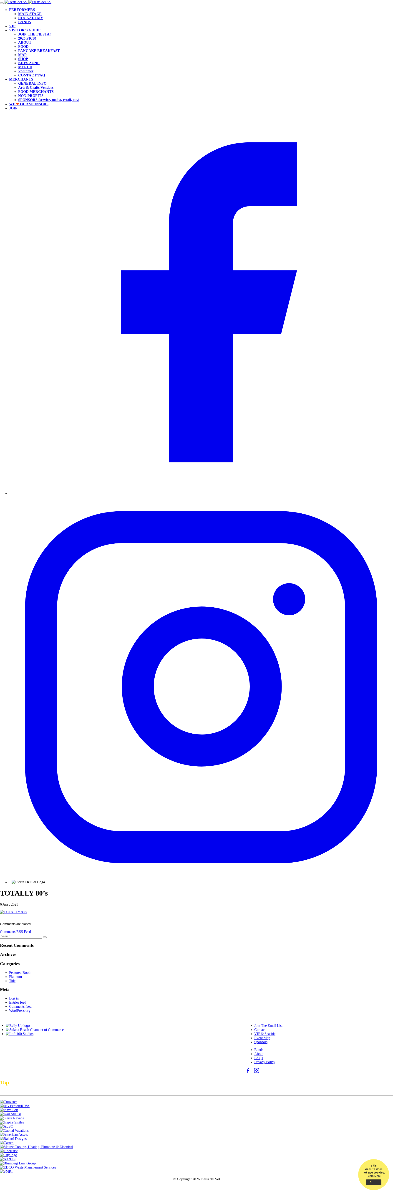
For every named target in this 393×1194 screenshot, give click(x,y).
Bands (258, 1050)
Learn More (373, 1176)
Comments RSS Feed (15, 932)
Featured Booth (20, 972)
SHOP (23, 59)
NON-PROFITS (30, 96)
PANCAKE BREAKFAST (39, 51)
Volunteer (25, 71)
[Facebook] (201, 493)
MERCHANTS (21, 79)
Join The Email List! (269, 1025)
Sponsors (260, 1042)
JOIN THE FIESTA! (34, 34)
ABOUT (24, 42)
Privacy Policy (264, 1062)
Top (4, 1082)
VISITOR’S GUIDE (25, 30)
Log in (14, 998)
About (258, 1054)
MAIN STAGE (30, 14)
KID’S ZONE (29, 63)
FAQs (258, 1058)
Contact (259, 1030)
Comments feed (20, 1006)
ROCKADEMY (30, 18)
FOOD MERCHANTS (36, 91)
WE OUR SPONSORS (28, 104)
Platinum (15, 977)
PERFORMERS (22, 10)
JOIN (13, 108)
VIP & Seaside (264, 1034)
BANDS (24, 22)
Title (12, 981)
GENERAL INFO (32, 83)
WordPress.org (19, 1010)
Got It (374, 1182)
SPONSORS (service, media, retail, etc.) (48, 100)
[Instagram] (201, 878)
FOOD (23, 46)
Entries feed (17, 1002)
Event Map (262, 1038)
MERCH (25, 67)
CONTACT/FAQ (31, 75)
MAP (22, 55)
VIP (12, 26)
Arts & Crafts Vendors (35, 87)
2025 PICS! (27, 38)
